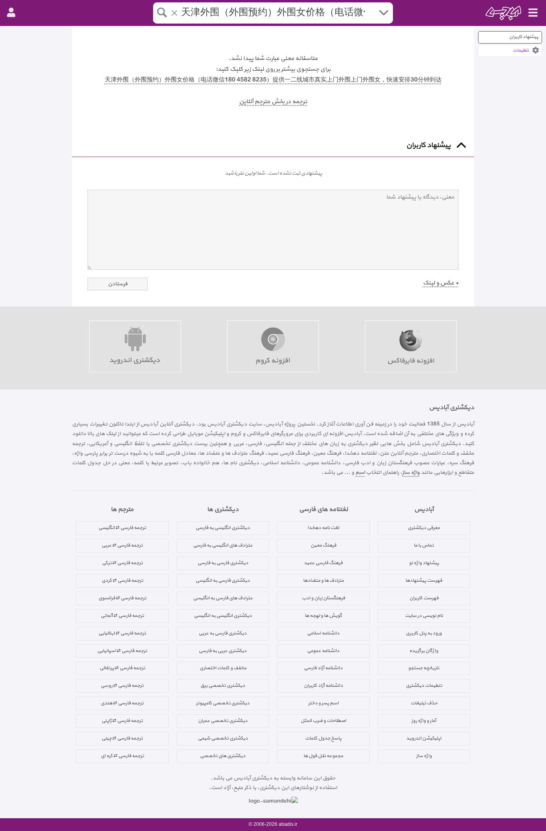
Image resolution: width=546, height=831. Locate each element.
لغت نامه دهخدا (323, 527)
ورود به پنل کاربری (424, 633)
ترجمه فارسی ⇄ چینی (122, 738)
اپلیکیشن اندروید (423, 738)
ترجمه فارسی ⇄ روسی (122, 685)
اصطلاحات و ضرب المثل (323, 720)
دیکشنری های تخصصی (222, 755)
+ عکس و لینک (440, 283)
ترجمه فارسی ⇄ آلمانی (122, 615)
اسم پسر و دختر (323, 703)
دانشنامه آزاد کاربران (323, 685)
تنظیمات (521, 50)
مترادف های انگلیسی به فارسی (222, 545)
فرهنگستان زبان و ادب (323, 598)
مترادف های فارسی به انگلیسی (222, 598)
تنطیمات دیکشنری (424, 685)
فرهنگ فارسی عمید (323, 563)
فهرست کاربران (423, 598)
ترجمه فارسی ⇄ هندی (122, 703)
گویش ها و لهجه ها (323, 615)
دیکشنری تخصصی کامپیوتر (222, 703)
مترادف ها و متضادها (323, 580)
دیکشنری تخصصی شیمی (223, 738)
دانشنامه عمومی (323, 650)
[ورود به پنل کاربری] (11, 13)
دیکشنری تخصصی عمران (222, 720)
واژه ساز (411, 472)
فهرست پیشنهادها (423, 580)
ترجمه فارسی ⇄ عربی (122, 545)
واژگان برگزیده (423, 650)
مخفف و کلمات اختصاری (222, 668)
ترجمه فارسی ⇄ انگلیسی (122, 527)
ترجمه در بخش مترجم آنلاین (273, 101)
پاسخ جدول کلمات (323, 738)
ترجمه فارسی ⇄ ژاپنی (122, 720)
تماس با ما (424, 545)
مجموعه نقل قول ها (323, 755)
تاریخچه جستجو (423, 668)
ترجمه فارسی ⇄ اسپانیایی (122, 650)
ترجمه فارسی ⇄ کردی (122, 580)
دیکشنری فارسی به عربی (223, 633)
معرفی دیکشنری (424, 527)
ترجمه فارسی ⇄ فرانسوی (122, 598)
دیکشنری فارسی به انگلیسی (222, 580)
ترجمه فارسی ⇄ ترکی (122, 563)
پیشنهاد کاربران (523, 37)
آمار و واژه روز (423, 720)
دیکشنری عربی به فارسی (223, 650)
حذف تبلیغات (423, 703)
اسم (360, 472)
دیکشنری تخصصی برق (222, 685)
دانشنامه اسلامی (323, 633)
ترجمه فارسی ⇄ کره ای (122, 755)
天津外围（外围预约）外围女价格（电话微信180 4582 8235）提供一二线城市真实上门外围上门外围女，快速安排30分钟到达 (273, 80)
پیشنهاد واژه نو (424, 563)
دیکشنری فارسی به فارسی (222, 563)
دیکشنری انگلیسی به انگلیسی (223, 615)
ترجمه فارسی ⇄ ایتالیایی (122, 633)
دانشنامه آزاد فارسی (323, 668)
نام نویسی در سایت (424, 615)
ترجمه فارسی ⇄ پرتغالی (122, 668)
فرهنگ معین (323, 545)
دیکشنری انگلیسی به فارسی (222, 527)
